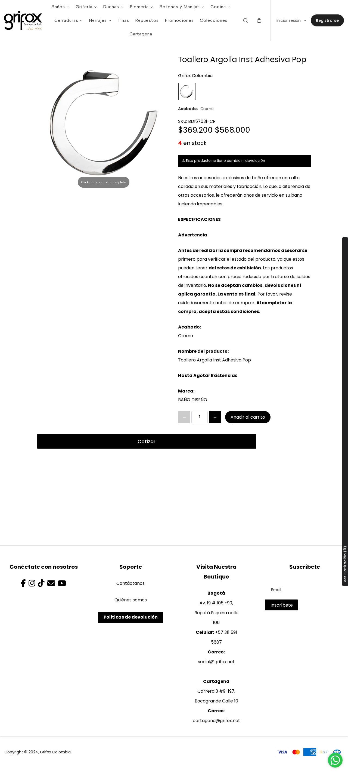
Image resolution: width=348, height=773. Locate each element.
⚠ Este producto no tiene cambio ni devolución (223, 160)
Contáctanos (130, 583)
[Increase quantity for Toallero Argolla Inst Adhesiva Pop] (215, 417)
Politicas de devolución (131, 617)
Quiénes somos (130, 600)
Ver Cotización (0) (345, 564)
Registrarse (327, 20)
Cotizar (147, 441)
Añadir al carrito (248, 417)
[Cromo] (186, 91)
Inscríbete (282, 605)
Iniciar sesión (288, 20)
